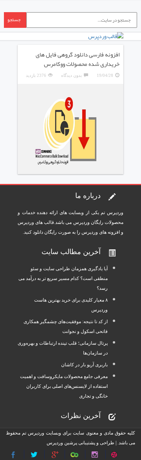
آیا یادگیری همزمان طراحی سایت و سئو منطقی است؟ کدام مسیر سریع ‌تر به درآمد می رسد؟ (63, 278)
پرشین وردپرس (62, 442)
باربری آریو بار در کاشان (84, 364)
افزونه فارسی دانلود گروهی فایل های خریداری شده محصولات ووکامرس (77, 59)
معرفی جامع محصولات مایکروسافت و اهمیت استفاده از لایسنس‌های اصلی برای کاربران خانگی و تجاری (64, 386)
